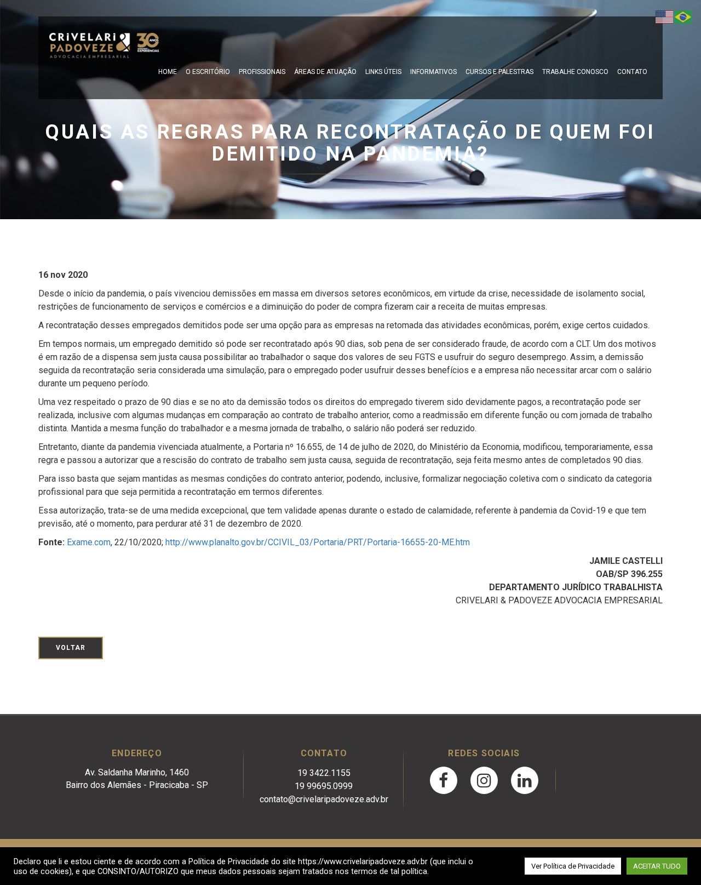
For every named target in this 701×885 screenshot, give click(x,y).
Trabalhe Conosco (575, 72)
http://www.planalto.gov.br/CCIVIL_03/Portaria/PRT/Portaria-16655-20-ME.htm (317, 542)
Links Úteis (383, 72)
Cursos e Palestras (499, 72)
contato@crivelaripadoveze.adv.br (324, 799)
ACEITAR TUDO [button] (657, 866)
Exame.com (89, 542)
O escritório (208, 72)
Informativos (433, 72)
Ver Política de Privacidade (572, 866)
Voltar (70, 648)
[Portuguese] (683, 16)
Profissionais (262, 72)
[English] (665, 16)
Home (167, 72)
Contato (632, 72)
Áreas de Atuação (325, 72)
